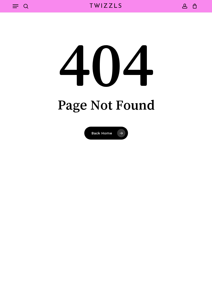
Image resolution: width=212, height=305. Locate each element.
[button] (15, 6)
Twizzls (106, 6)
